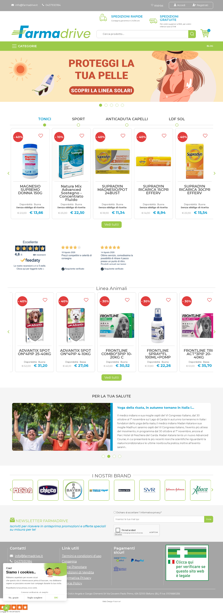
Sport (78, 119)
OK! (56, 597)
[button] (100, 105)
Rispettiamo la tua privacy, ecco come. (21, 588)
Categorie (27, 46)
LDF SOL (177, 119)
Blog (210, 46)
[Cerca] (192, 34)
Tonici (44, 119)
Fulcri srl (117, 601)
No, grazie (14, 597)
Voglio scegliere (34, 597)
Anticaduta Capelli (127, 119)
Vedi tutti (111, 224)
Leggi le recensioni (10, 611)
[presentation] (8, 174)
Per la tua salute (111, 396)
